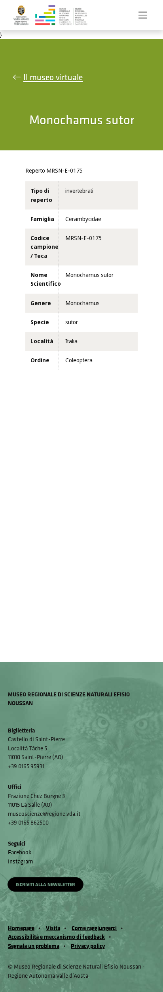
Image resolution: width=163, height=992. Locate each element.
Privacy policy (88, 946)
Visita (53, 928)
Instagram (20, 861)
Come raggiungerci (94, 928)
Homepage (21, 928)
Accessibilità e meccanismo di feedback (56, 936)
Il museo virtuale (53, 77)
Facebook (19, 852)
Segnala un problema (33, 946)
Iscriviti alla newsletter (45, 884)
